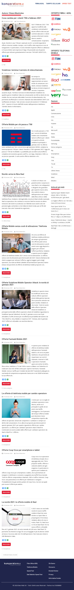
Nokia (53, 137)
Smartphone (6, 277)
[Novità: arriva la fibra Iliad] (16, 181)
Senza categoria (7, 388)
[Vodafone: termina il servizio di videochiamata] (16, 76)
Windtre (53, 181)
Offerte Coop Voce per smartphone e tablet (21, 450)
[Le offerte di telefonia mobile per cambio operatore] (16, 400)
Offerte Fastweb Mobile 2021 (14, 339)
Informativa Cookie (55, 578)
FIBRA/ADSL (39, 4)
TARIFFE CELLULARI (53, 4)
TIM (4, 65)
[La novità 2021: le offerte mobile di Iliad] (16, 508)
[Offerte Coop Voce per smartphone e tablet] (16, 456)
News (53, 134)
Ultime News (6, 221)
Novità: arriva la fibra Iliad (13, 174)
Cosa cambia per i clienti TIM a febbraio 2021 (21, 18)
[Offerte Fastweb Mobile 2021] (16, 346)
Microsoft (54, 130)
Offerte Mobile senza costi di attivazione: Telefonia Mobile (24, 227)
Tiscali (53, 164)
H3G (52, 117)
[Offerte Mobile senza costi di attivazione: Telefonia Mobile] (16, 235)
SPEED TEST (66, 4)
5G (52, 107)
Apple (53, 110)
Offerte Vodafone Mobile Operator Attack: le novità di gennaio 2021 (25, 283)
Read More (6, 60)
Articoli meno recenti (10, 555)
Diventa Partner (53, 571)
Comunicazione (56, 113)
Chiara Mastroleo (21, 21)
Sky (52, 150)
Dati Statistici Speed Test (34, 574)
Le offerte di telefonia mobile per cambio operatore (24, 393)
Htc (52, 120)
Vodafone (6, 119)
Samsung (54, 144)
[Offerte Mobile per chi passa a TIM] (16, 131)
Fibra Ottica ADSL (32, 563)
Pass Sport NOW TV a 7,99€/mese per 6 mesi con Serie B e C (60, 208)
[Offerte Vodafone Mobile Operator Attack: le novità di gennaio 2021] (16, 291)
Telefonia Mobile (32, 567)
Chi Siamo (52, 563)
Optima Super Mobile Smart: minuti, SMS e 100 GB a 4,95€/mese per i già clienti (60, 195)
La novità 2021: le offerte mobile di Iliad (19, 502)
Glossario (52, 567)
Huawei (53, 123)
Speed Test (30, 571)
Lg (52, 127)
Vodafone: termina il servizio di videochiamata (22, 70)
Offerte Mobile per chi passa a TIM (17, 124)
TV (52, 167)
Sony (52, 157)
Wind (52, 177)
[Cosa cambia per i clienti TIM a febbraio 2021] (16, 24)
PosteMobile (55, 140)
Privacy (51, 574)
